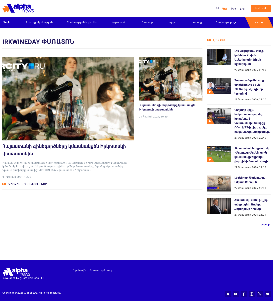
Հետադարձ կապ (101, 270)
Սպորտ (172, 22)
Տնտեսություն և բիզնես (82, 22)
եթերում (260, 8)
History (259, 22)
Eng (242, 8)
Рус (233, 8)
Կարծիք (197, 22)
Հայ (224, 8)
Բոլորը (265, 224)
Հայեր (7, 22)
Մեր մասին (79, 270)
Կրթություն (119, 22)
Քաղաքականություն (39, 22)
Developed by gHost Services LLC (23, 277)
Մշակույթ (147, 22)
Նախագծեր (224, 22)
